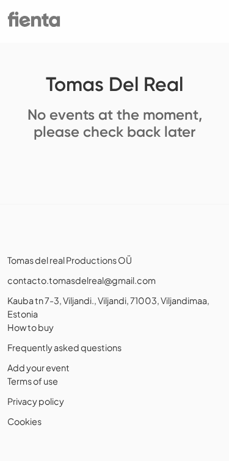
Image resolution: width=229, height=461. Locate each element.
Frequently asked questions (64, 347)
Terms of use (32, 381)
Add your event (38, 367)
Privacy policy (35, 401)
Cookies (24, 421)
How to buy (30, 327)
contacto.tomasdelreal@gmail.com (81, 280)
